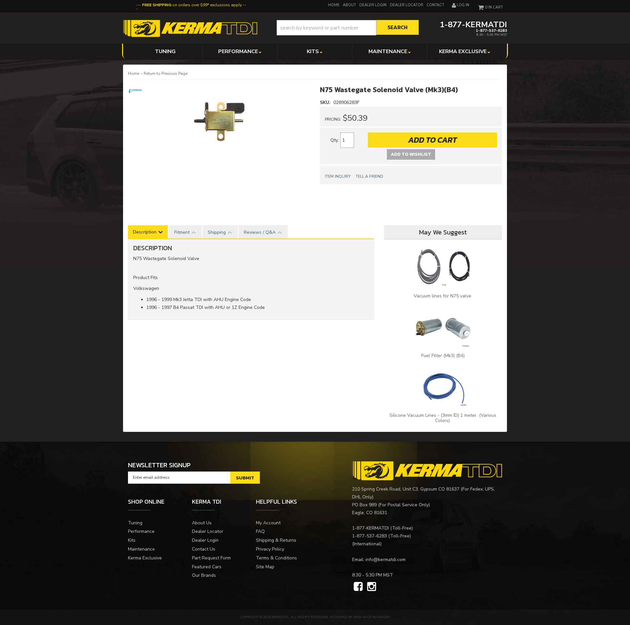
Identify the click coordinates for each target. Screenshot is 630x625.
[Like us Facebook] (358, 587)
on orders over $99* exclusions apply (192, 5)
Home (133, 73)
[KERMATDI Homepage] (190, 28)
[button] (348, 27)
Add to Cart (432, 140)
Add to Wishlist (411, 154)
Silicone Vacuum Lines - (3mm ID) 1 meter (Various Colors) (442, 418)
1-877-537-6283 (369, 536)
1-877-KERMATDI (370, 528)
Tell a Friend (369, 176)
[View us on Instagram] (371, 587)
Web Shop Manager (371, 617)
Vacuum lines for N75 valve (443, 296)
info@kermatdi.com (386, 559)
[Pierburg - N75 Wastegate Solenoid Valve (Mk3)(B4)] (136, 90)
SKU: (326, 102)
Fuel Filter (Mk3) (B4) (443, 356)
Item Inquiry (338, 176)
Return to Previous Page (165, 73)
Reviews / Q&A (260, 232)
